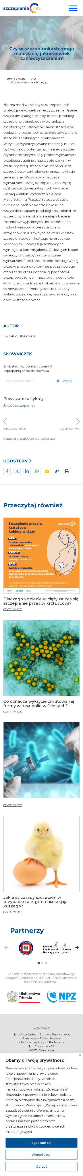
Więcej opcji (41, 1155)
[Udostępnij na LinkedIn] (27, 471)
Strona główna (16, 78)
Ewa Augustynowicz (19, 336)
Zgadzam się (41, 1143)
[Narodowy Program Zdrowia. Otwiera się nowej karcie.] (61, 997)
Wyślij (67, 381)
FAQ (33, 78)
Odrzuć (41, 1167)
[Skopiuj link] (56, 471)
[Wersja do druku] (66, 471)
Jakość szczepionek (19, 406)
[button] (39, 963)
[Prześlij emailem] (46, 471)
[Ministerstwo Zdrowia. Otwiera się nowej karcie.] (23, 997)
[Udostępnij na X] (17, 471)
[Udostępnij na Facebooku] (7, 471)
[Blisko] (80, 1055)
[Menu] (72, 8)
